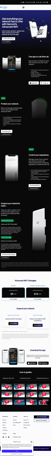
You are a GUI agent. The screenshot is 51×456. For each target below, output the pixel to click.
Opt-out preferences (14, 453)
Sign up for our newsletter (41, 420)
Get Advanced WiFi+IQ (35, 185)
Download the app (6, 134)
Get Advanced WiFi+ (6, 131)
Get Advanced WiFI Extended (8, 254)
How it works (5, 257)
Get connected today (41, 416)
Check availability (13, 323)
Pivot (47, 448)
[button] (31, 441)
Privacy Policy (20, 453)
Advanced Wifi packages (8, 38)
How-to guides (6, 41)
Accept (17, 451)
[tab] (8, 378)
